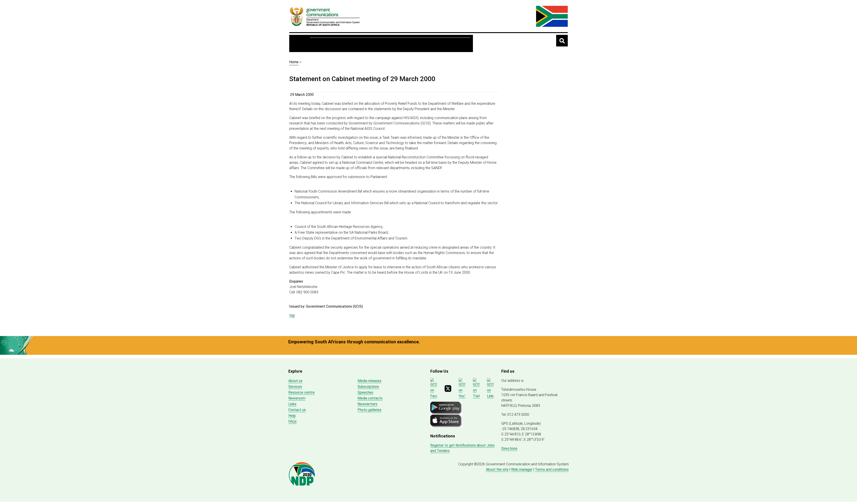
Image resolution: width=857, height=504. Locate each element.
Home (300, 43)
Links (292, 404)
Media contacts (370, 398)
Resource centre (352, 43)
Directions (509, 448)
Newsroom (384, 43)
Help (292, 416)
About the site (497, 469)
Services (409, 43)
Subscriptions (368, 386)
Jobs (428, 43)
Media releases (369, 381)
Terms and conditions (552, 469)
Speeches (365, 392)
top (292, 315)
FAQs (292, 421)
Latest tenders (453, 43)
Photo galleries (369, 410)
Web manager (522, 469)
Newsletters (367, 404)
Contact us (297, 410)
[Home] (325, 16)
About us (322, 43)
